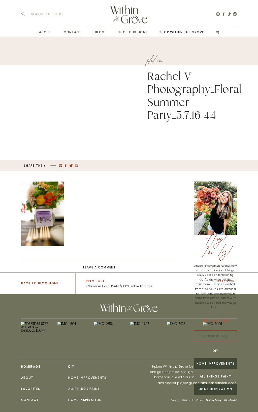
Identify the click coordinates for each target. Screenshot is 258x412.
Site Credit (230, 400)
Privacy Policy (213, 400)
